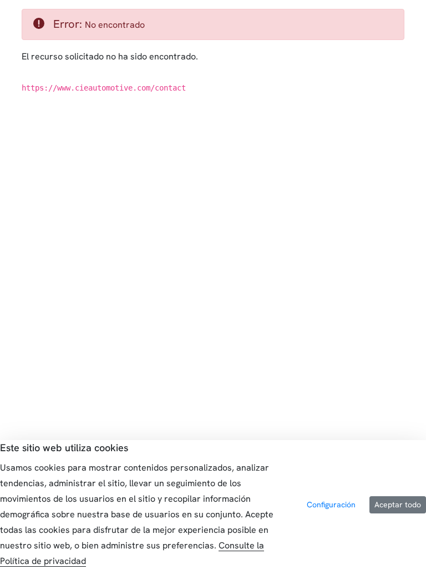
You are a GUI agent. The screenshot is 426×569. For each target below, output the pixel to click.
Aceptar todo (397, 505)
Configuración (331, 505)
